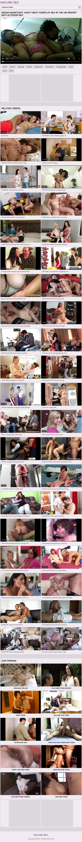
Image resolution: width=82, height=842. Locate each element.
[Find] (79, 7)
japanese (39, 67)
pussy (22, 67)
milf (6, 67)
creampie (50, 67)
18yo (30, 67)
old (6, 71)
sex (72, 67)
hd (12, 71)
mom (13, 67)
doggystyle (62, 67)
